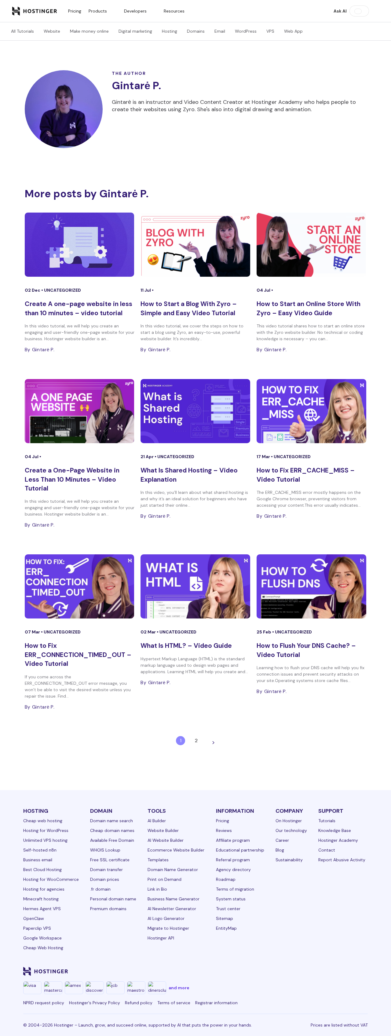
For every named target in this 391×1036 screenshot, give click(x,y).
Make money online (89, 31)
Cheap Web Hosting (43, 947)
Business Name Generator (173, 899)
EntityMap (226, 928)
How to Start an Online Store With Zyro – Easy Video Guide (308, 308)
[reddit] (333, 971)
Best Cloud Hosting (42, 869)
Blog (280, 850)
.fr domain (100, 889)
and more (179, 987)
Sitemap (224, 918)
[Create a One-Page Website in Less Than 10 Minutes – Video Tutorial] (79, 411)
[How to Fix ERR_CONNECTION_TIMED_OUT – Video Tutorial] (79, 586)
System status (231, 899)
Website (52, 31)
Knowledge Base (334, 830)
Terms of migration (235, 889)
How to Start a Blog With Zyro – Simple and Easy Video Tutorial (189, 308)
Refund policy (138, 1002)
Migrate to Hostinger (168, 928)
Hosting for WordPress (45, 830)
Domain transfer (106, 869)
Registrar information (216, 1002)
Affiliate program (233, 840)
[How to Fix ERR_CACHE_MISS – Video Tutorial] (311, 411)
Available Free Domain (112, 840)
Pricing (74, 11)
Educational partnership (240, 850)
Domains (196, 31)
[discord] (363, 971)
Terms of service (173, 1002)
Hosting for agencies (43, 889)
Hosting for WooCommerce (51, 879)
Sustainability (289, 860)
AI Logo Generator (166, 918)
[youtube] (319, 971)
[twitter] (304, 971)
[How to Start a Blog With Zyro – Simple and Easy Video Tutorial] (195, 245)
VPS (270, 31)
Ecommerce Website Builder (176, 850)
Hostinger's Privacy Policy (94, 1002)
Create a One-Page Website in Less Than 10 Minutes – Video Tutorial (72, 479)
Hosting (169, 31)
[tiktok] (348, 971)
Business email (37, 860)
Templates (158, 860)
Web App (293, 31)
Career (282, 840)
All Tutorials (22, 31)
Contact (326, 850)
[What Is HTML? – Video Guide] (195, 586)
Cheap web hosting (42, 820)
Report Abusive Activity (341, 860)
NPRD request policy (43, 1002)
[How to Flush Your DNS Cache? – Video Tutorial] (311, 586)
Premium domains (108, 908)
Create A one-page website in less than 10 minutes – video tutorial (78, 308)
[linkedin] (260, 971)
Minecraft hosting (41, 899)
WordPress (246, 31)
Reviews (224, 830)
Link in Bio (157, 889)
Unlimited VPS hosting (45, 840)
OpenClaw (33, 918)
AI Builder (157, 820)
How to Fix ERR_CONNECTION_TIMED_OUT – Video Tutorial (78, 654)
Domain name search (111, 820)
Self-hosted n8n (40, 850)
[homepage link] (34, 11)
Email (219, 31)
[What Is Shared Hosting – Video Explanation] (195, 411)
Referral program (233, 860)
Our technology (291, 830)
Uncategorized (62, 290)
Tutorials (326, 820)
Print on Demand (164, 879)
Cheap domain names (112, 830)
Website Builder (163, 830)
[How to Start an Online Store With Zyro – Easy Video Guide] (311, 245)
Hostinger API (161, 938)
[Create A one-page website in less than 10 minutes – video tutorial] (79, 245)
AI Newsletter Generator (172, 908)
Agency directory (233, 869)
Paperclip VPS (37, 928)
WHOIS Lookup (105, 850)
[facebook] (275, 971)
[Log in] (375, 11)
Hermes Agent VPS (42, 908)
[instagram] (289, 971)
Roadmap (226, 879)
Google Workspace (42, 938)
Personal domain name (113, 899)
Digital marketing (135, 31)
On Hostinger (289, 820)
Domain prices (104, 879)
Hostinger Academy (338, 840)
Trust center (228, 908)
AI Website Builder (166, 840)
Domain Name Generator (173, 869)
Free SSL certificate (110, 860)
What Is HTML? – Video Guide (186, 645)
